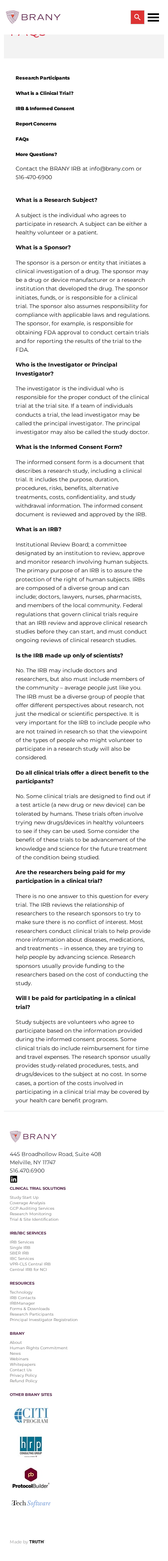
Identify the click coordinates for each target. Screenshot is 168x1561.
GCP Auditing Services (32, 1208)
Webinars (19, 1358)
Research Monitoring (31, 1213)
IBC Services (22, 1258)
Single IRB (20, 1247)
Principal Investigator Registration (44, 1319)
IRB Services (22, 1242)
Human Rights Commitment (39, 1347)
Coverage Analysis (27, 1202)
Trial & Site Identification (34, 1219)
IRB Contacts (23, 1297)
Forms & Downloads (30, 1308)
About (16, 1342)
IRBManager (22, 1303)
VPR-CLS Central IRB (30, 1264)
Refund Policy (23, 1380)
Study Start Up (24, 1197)
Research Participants (32, 1314)
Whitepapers (23, 1364)
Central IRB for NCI (28, 1269)
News (15, 1353)
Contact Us (21, 1369)
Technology (21, 1292)
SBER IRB (19, 1253)
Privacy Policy (23, 1375)
